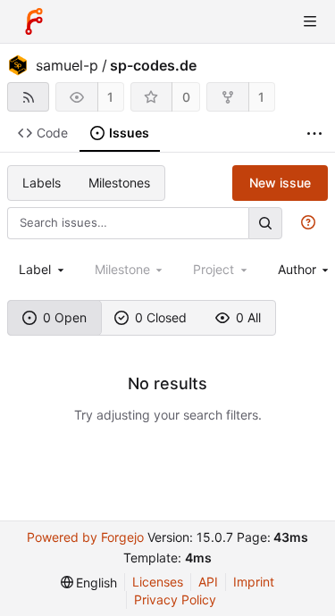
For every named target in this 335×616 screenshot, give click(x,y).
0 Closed (161, 317)
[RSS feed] (28, 97)
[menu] (89, 582)
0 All (248, 317)
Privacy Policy (175, 599)
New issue (280, 182)
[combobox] (43, 269)
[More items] (314, 133)
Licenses (157, 581)
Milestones (119, 182)
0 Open (65, 317)
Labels (41, 182)
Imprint (253, 581)
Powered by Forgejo (85, 537)
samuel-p (67, 65)
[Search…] (265, 222)
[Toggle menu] (310, 21)
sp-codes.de (153, 65)
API (208, 581)
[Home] (34, 21)
